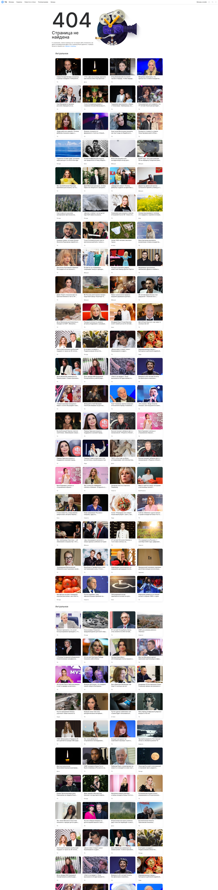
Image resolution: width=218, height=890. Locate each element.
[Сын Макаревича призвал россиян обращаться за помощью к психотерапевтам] (68, 98)
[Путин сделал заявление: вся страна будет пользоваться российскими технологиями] (122, 869)
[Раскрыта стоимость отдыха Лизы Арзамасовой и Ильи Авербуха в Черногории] (150, 125)
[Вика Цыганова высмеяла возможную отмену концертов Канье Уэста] (150, 234)
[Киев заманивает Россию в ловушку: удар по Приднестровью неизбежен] (95, 507)
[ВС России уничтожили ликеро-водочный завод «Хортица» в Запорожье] (95, 289)
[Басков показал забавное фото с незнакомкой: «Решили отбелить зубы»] (122, 425)
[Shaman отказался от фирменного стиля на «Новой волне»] (95, 125)
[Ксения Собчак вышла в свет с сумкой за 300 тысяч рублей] (150, 643)
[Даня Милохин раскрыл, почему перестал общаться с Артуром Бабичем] (95, 180)
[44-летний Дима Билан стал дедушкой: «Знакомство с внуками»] (150, 289)
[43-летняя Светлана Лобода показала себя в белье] (95, 815)
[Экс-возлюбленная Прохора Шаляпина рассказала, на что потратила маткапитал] (68, 180)
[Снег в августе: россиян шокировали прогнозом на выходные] (68, 207)
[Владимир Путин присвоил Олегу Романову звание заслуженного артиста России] (150, 842)
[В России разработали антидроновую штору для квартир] (122, 153)
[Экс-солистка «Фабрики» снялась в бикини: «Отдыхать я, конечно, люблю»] (95, 479)
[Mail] (2, 2)
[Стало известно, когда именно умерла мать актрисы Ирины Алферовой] (68, 507)
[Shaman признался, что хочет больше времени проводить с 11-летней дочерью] (68, 787)
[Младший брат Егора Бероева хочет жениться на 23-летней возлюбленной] (122, 316)
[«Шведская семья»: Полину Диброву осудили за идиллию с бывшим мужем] (122, 180)
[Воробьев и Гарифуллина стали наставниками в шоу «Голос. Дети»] (95, 561)
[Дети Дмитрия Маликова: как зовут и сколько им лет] (122, 842)
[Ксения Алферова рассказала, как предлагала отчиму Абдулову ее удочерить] (95, 153)
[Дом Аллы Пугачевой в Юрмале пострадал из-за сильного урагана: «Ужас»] (68, 262)
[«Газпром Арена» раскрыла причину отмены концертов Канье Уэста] (95, 616)
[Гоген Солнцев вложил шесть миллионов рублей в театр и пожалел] (95, 234)
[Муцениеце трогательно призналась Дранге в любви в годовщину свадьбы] (150, 262)
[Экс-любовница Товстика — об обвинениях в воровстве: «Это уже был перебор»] (68, 534)
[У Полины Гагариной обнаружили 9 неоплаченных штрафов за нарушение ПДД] (68, 815)
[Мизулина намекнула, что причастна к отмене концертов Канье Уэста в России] (150, 71)
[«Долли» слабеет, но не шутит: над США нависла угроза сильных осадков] (95, 207)
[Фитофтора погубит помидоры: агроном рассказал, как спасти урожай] (68, 588)
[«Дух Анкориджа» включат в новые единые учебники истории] (95, 534)
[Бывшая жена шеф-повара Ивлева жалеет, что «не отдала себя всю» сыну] (68, 643)
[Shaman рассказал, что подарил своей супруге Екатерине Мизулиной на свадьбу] (95, 842)
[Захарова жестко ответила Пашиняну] (122, 479)
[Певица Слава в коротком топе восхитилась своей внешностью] (95, 452)
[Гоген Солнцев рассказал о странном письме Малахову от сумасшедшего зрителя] (95, 98)
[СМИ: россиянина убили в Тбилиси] (150, 787)
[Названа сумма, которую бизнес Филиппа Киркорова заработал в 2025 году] (68, 234)
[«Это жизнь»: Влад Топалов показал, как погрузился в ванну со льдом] (150, 398)
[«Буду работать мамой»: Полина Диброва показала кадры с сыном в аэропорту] (68, 125)
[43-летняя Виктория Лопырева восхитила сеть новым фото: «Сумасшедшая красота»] (68, 616)
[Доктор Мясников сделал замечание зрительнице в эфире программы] (150, 815)
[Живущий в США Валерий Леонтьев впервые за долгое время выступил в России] (95, 398)
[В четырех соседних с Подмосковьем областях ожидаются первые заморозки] (95, 343)
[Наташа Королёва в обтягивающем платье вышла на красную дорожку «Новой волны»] (122, 815)
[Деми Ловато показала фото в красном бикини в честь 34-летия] (68, 289)
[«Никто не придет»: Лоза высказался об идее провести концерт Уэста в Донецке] (122, 370)
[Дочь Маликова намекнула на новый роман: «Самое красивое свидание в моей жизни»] (68, 370)
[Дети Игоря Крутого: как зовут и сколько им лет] (150, 316)
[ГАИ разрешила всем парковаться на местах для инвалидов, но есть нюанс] (122, 588)
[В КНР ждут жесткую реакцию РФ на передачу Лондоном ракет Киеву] (150, 153)
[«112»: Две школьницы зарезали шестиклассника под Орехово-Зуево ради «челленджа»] (95, 71)
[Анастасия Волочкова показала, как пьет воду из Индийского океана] (122, 125)
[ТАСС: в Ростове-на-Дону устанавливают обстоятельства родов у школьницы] (122, 452)
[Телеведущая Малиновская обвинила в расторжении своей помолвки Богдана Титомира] (68, 561)
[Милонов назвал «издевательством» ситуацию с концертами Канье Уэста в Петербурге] (122, 616)
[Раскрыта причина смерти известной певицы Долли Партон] (122, 262)
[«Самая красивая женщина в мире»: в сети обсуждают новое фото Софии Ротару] (68, 398)
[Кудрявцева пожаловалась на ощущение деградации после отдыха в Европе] (122, 561)
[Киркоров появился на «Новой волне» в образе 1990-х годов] (150, 588)
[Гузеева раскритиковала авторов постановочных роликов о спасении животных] (150, 725)
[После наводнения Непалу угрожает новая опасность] (68, 869)
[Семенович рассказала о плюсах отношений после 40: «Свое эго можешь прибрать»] (122, 207)
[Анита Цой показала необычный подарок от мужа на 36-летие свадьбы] (68, 343)
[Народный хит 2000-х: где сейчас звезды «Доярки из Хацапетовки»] (68, 697)
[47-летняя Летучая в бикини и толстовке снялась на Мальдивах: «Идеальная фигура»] (122, 534)
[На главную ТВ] (5, 2)
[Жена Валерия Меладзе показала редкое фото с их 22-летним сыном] (122, 752)
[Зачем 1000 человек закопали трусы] (122, 234)
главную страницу (70, 46)
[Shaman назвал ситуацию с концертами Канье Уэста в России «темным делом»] (150, 616)
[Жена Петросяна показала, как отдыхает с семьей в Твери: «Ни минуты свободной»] (150, 752)
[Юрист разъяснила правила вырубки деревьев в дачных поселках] (122, 289)
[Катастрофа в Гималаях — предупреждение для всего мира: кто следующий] (95, 787)
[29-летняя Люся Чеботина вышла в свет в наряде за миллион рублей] (68, 842)
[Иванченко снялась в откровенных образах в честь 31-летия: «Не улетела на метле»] (68, 725)
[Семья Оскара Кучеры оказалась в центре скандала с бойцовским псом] (68, 71)
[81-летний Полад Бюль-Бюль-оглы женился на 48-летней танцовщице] (122, 787)
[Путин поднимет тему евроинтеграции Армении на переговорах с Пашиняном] (95, 588)
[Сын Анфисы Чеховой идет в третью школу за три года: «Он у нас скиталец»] (95, 643)
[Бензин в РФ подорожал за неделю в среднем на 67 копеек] (95, 725)
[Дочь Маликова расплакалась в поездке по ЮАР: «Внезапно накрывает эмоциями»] (68, 316)
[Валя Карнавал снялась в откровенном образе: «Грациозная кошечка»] (150, 425)
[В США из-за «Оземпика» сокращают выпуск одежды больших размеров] (95, 262)
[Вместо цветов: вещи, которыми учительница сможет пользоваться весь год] (150, 479)
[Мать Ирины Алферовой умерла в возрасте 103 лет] (150, 869)
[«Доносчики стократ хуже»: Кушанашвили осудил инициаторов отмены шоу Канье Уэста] (122, 343)
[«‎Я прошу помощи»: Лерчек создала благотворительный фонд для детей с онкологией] (122, 697)
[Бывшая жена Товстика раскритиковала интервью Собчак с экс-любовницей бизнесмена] (95, 869)
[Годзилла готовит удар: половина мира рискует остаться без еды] (68, 153)
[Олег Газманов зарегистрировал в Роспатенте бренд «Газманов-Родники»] (122, 398)
